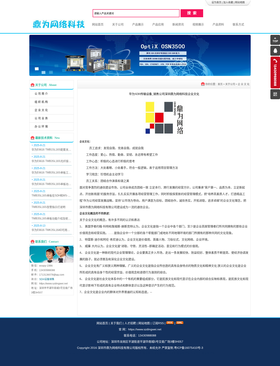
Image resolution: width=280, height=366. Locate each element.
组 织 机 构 (41, 101)
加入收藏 (228, 2)
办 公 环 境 (41, 126)
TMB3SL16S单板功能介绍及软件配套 (54, 218)
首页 (220, 84)
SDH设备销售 (46, 279)
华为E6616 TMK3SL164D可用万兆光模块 (56, 229)
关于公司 (118, 24)
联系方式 (238, 24)
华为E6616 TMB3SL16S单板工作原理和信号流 (59, 172)
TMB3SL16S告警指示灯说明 (48, 207)
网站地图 (240, 2)
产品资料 (218, 24)
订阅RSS (158, 323)
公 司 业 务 (41, 118)
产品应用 (158, 24)
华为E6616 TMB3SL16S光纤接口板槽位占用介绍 (61, 161)
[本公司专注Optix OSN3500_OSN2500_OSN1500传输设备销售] (140, 74)
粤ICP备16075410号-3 (188, 347)
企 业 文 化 (41, 110)
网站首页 (98, 24)
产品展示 (138, 24)
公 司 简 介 (41, 93)
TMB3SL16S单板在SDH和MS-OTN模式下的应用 (60, 195)
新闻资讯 (178, 24)
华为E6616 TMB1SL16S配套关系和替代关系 (58, 149)
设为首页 (216, 2)
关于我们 (116, 323)
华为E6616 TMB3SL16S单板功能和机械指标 (58, 184)
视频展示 (198, 24)
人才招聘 (130, 323)
